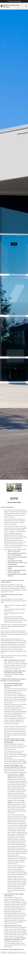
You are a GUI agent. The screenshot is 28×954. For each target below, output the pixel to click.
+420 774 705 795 (17, 1)
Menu (26, 6)
